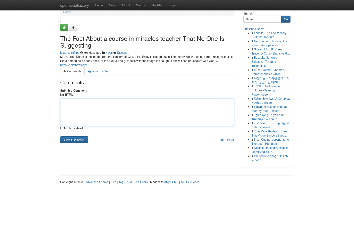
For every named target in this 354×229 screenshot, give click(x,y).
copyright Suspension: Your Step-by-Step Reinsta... (270, 109)
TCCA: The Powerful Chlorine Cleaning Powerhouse (266, 90)
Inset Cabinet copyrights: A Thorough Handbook (270, 141)
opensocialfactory (74, 5)
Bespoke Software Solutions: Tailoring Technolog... (265, 61)
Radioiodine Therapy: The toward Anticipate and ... (270, 43)
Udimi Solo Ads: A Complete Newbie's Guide (271, 100)
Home (99, 5)
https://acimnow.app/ (73, 65)
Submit (125, 5)
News (109, 52)
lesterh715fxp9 (69, 52)
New (112, 5)
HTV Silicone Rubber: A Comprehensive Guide (268, 72)
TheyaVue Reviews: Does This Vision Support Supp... (269, 133)
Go (286, 19)
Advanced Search (96, 182)
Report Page (226, 140)
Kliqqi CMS (171, 182)
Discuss (122, 52)
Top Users (141, 182)
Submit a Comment (73, 90)
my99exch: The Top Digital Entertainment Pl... (270, 125)
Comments (73, 71)
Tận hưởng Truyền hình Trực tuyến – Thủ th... (268, 117)
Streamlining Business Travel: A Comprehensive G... (271, 51)
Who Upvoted (100, 71)
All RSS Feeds (190, 182)
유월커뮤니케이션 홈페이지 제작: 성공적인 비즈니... (270, 80)
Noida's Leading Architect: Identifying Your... (270, 150)
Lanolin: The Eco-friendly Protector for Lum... (269, 35)
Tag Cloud (125, 182)
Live (113, 182)
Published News (253, 29)
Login (172, 5)
